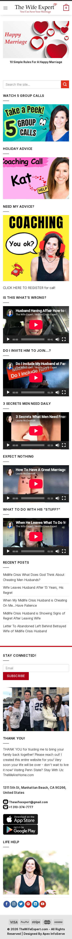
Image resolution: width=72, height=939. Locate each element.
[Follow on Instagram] (14, 904)
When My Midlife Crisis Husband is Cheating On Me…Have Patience (35, 602)
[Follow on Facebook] (6, 904)
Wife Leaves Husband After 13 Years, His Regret (33, 590)
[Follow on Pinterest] (28, 904)
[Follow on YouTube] (42, 904)
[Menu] (5, 8)
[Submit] (65, 84)
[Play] (8, 339)
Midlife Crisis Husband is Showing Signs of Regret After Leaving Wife (34, 615)
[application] (36, 324)
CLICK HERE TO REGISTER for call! (29, 288)
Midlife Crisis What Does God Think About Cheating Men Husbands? (33, 577)
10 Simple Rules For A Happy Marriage (36, 62)
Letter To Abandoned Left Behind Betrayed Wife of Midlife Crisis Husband (34, 628)
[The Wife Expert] (35, 8)
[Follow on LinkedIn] (35, 904)
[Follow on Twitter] (21, 904)
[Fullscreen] (64, 339)
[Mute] (57, 339)
